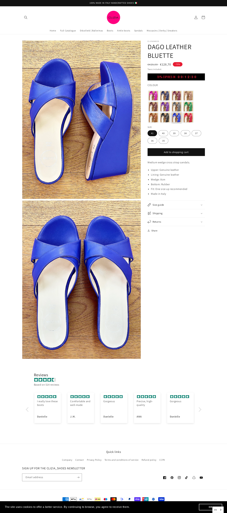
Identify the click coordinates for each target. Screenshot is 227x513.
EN (215, 509)
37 (196, 133)
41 (152, 133)
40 (163, 133)
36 (152, 140)
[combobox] (218, 510)
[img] (115, 379)
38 (185, 133)
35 (163, 140)
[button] (25, 17)
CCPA (162, 459)
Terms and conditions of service (122, 459)
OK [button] (210, 507)
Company (67, 459)
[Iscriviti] (78, 477)
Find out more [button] (140, 507)
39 (174, 133)
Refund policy (149, 459)
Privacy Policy (94, 459)
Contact (79, 459)
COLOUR (153, 85)
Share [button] (154, 230)
